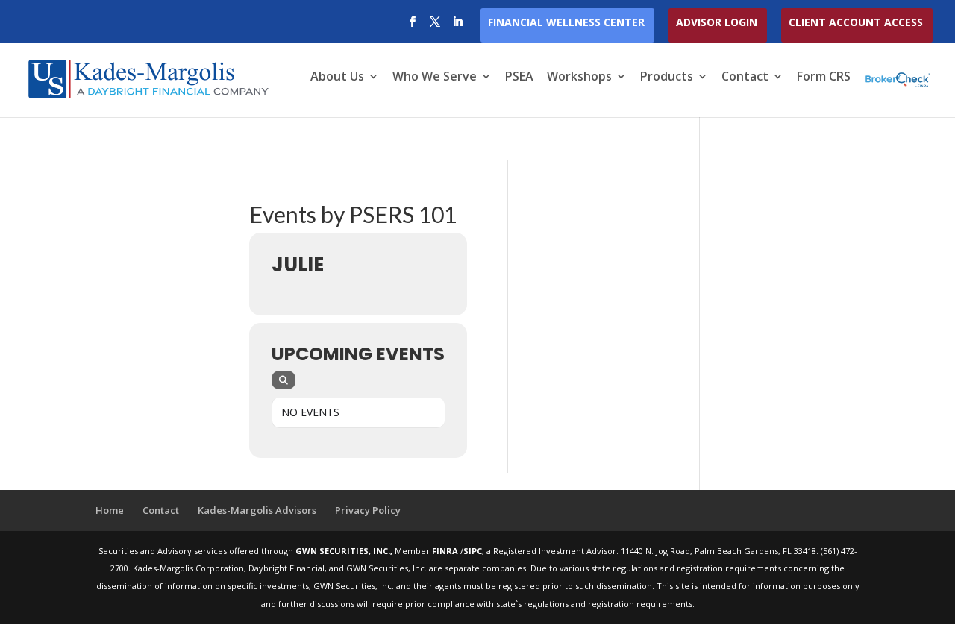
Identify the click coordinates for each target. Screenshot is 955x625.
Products (666, 77)
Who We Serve (434, 77)
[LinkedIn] (457, 26)
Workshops (579, 77)
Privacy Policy (368, 510)
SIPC (472, 550)
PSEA (519, 77)
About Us (337, 77)
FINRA (446, 550)
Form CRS (824, 77)
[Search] (283, 380)
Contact (744, 77)
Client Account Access (856, 23)
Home (110, 510)
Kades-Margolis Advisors (257, 510)
